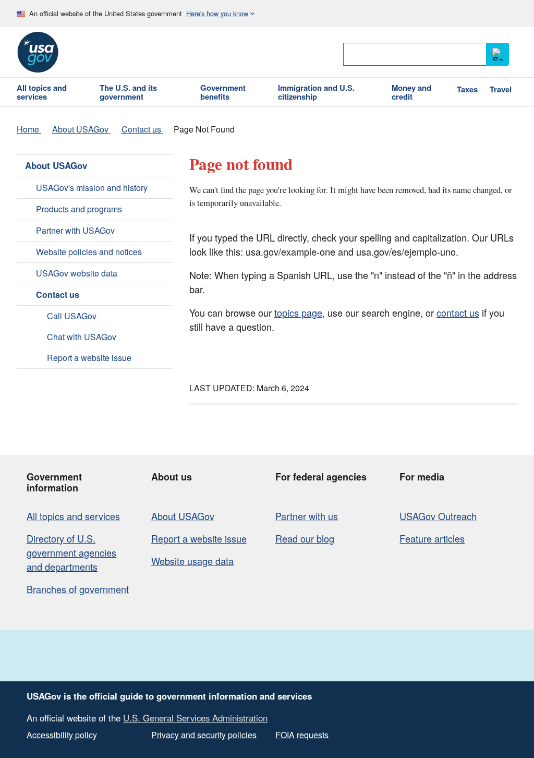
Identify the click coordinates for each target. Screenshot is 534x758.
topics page (298, 312)
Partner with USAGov (75, 230)
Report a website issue (89, 358)
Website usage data (192, 561)
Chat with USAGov (81, 337)
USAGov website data (76, 273)
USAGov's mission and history (92, 188)
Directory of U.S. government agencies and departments (71, 552)
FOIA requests (302, 735)
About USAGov (56, 165)
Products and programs (79, 209)
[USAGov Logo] (37, 52)
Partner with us (306, 516)
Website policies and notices (89, 252)
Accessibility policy (62, 735)
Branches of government (78, 589)
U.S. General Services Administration (195, 718)
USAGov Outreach (438, 516)
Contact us (57, 294)
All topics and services (73, 516)
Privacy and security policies (204, 735)
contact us (457, 312)
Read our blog (304, 538)
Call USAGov (71, 316)
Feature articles (432, 538)
